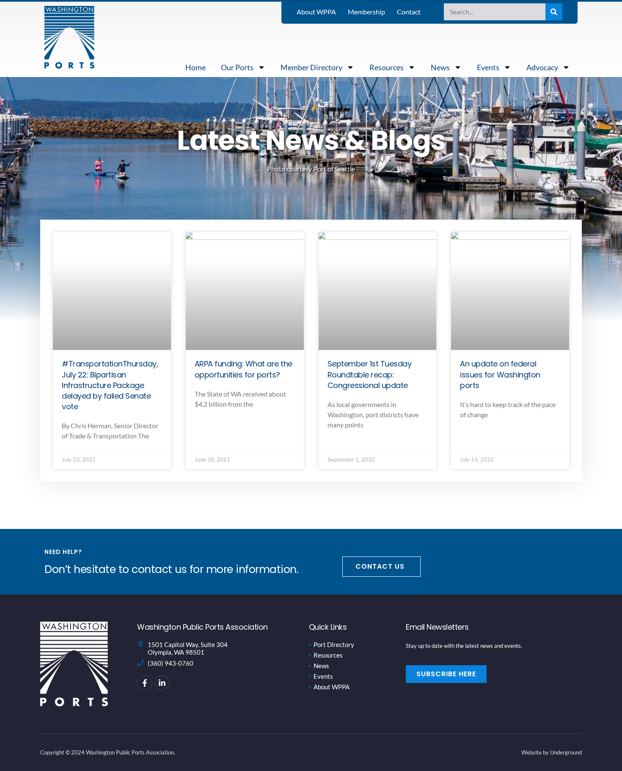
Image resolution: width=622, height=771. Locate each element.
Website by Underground (551, 752)
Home (195, 67)
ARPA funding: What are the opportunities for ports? (243, 369)
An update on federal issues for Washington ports (500, 374)
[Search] (553, 11)
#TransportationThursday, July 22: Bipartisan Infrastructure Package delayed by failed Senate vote (110, 385)
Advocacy (542, 67)
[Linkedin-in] (162, 683)
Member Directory (311, 67)
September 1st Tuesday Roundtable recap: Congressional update (370, 374)
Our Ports (237, 67)
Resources (386, 67)
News (440, 67)
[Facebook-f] (144, 683)
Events (488, 67)
